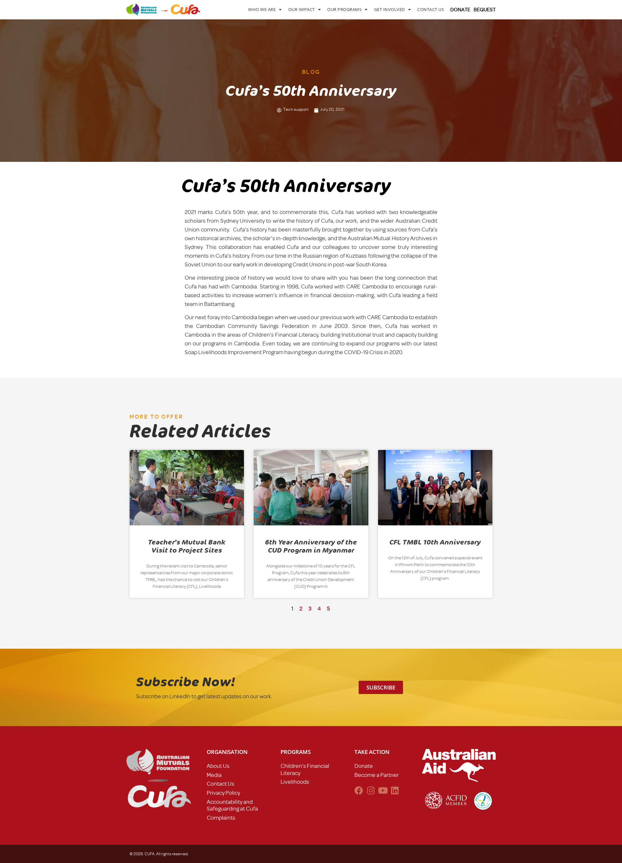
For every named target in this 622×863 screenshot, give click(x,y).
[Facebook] (358, 790)
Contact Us (430, 9)
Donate (363, 766)
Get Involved (389, 9)
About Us (218, 766)
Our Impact (301, 9)
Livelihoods (295, 782)
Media (214, 775)
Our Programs (344, 9)
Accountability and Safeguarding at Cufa (232, 805)
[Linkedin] (394, 790)
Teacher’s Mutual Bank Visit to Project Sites (186, 546)
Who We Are (262, 9)
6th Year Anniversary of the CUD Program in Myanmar (311, 546)
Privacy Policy (223, 793)
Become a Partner (376, 775)
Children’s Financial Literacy (305, 769)
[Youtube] (382, 790)
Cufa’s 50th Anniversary (286, 186)
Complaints (221, 817)
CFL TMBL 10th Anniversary (435, 542)
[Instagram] (370, 790)
